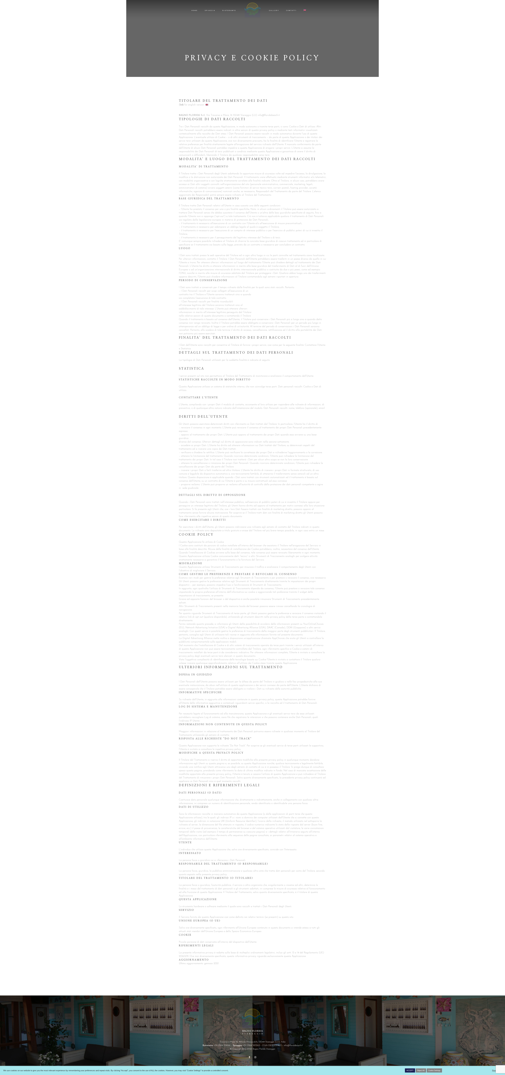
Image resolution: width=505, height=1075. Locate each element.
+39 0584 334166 (222, 1045)
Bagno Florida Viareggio (264, 1049)
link (182, 105)
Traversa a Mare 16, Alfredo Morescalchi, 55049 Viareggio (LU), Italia (252, 1042)
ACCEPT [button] (409, 1070)
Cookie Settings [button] (434, 1070)
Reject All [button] (421, 1070)
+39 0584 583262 (251, 1045)
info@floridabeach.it (293, 1045)
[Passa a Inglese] (305, 10)
